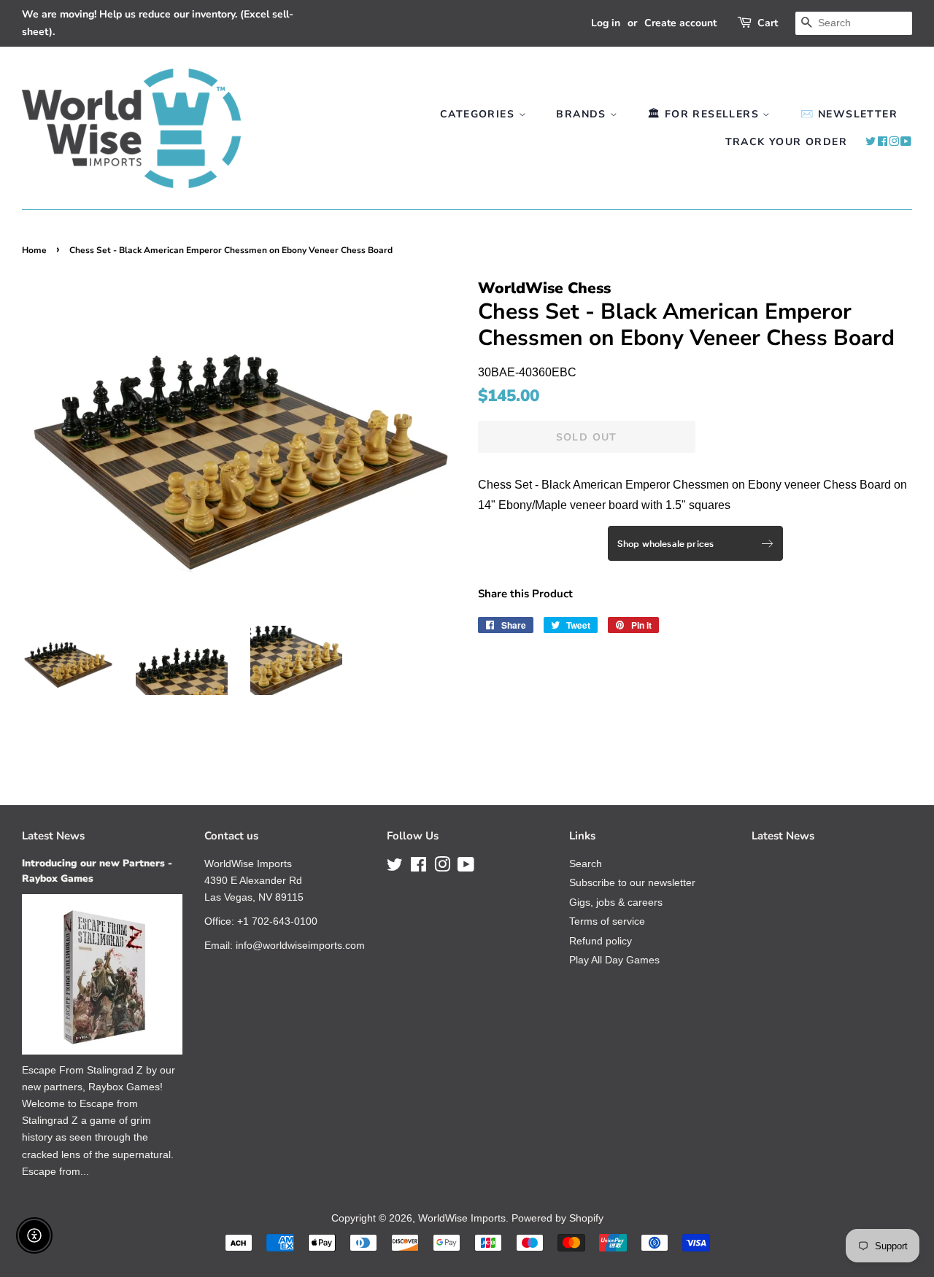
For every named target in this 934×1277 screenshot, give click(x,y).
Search (585, 863)
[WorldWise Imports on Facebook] (883, 142)
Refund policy (600, 941)
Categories (479, 114)
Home (34, 250)
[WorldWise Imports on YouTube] (906, 142)
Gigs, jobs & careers (616, 902)
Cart (767, 23)
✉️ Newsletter (849, 114)
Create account (680, 23)
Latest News (53, 835)
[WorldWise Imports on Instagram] (894, 142)
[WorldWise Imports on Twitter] (870, 142)
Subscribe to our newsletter (632, 882)
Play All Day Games (614, 960)
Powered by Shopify (557, 1218)
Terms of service (607, 921)
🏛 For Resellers (705, 114)
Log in (605, 23)
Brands (583, 114)
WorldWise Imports (462, 1218)
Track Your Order (786, 142)
